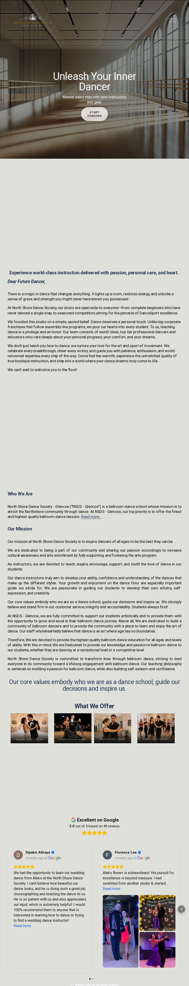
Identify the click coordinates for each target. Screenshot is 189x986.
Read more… (91, 516)
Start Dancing (94, 114)
